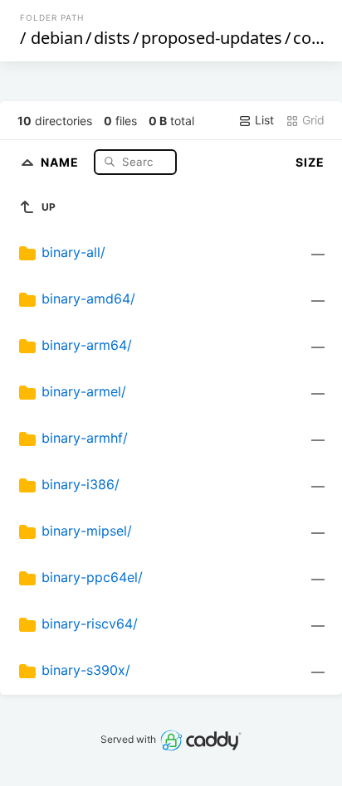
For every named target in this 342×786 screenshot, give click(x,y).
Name (61, 161)
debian (57, 38)
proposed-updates (211, 38)
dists (112, 38)
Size (310, 162)
